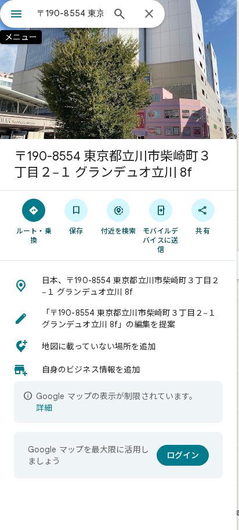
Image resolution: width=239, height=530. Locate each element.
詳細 (44, 408)
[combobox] (70, 13)
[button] (118, 286)
